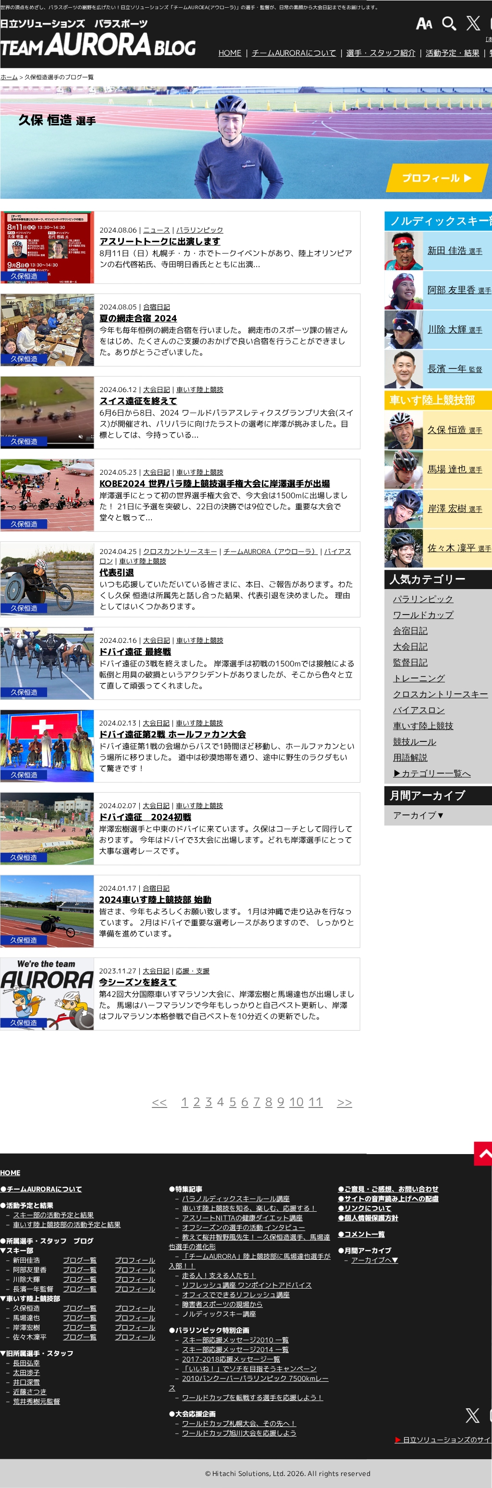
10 (296, 1102)
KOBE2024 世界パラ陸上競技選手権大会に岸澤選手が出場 (214, 484)
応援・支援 (192, 970)
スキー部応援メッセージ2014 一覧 (235, 1349)
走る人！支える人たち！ (219, 1275)
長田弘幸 (26, 1362)
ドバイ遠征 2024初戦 (145, 817)
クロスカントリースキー (180, 551)
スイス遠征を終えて (138, 401)
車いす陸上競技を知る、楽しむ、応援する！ (249, 1208)
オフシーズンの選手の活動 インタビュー (243, 1227)
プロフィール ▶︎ (437, 177)
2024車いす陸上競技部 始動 (155, 900)
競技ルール (414, 742)
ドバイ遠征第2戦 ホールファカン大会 (172, 734)
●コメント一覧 (361, 1234)
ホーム (9, 77)
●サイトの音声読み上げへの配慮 (388, 1198)
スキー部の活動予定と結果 (53, 1214)
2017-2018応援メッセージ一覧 (231, 1359)
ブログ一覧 (80, 1260)
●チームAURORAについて (41, 1188)
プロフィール (135, 1260)
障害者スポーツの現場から (222, 1304)
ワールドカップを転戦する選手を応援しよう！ (252, 1397)
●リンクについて (365, 1208)
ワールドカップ (423, 615)
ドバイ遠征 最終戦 (135, 652)
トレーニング (419, 678)
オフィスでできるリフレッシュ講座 (236, 1294)
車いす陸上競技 (199, 389)
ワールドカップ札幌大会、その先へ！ (239, 1423)
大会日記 (156, 389)
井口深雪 (26, 1382)
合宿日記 (156, 306)
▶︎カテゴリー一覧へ (432, 773)
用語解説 (410, 757)
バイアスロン (419, 710)
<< (159, 1102)
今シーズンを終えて (138, 982)
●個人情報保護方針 (368, 1217)
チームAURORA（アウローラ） (270, 551)
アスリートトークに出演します (160, 241)
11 (315, 1102)
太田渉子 (26, 1372)
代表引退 (116, 572)
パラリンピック (199, 229)
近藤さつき (30, 1391)
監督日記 (410, 662)
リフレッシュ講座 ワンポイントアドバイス (247, 1285)
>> (344, 1102)
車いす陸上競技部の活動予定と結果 (67, 1224)
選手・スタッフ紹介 (381, 53)
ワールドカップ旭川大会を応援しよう (239, 1433)
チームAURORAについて (294, 53)
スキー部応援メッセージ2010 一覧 (235, 1339)
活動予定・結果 (453, 53)
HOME (230, 53)
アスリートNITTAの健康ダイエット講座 (242, 1217)
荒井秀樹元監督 (36, 1401)
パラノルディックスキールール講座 (236, 1198)
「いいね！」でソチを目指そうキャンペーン (249, 1368)
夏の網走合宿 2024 (138, 318)
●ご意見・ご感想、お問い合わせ (388, 1188)
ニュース (156, 229)
